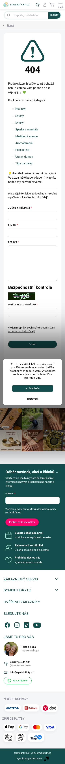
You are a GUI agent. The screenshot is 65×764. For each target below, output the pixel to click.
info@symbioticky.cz (22, 672)
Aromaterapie (23, 143)
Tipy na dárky (24, 163)
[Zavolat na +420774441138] (37, 4)
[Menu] (60, 4)
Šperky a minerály (26, 129)
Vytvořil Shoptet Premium (29, 758)
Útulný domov (24, 156)
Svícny (19, 116)
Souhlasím (34, 388)
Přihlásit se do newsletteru (22, 522)
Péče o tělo (22, 150)
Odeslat (32, 344)
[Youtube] (35, 624)
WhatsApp (20, 680)
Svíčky (19, 122)
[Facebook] (7, 624)
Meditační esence (26, 136)
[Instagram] (16, 624)
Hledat (54, 15)
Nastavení (32, 399)
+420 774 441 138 (20, 664)
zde (38, 377)
